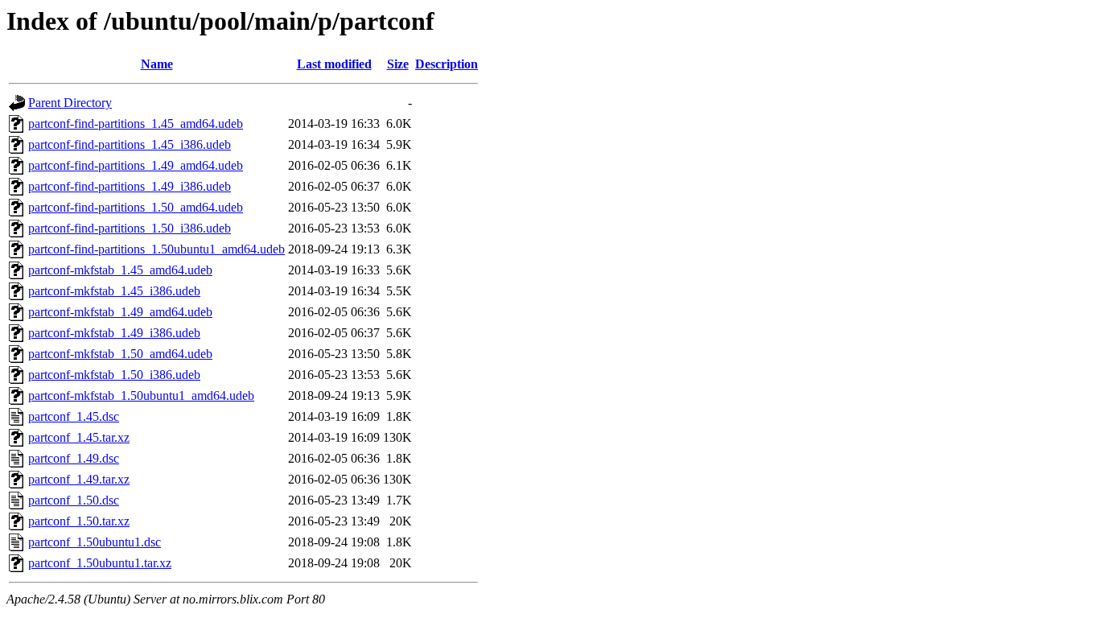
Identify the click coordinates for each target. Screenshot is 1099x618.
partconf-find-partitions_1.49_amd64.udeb (135, 165)
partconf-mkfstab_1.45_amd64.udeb (120, 270)
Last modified (334, 64)
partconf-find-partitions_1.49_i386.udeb (129, 186)
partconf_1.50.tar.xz (79, 521)
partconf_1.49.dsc (73, 458)
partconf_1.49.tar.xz (79, 479)
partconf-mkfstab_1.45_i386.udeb (114, 291)
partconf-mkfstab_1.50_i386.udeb (114, 374)
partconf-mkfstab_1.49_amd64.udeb (120, 312)
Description (446, 64)
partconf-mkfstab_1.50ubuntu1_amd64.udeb (141, 395)
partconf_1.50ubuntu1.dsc (94, 542)
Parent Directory (70, 102)
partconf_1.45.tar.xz (79, 437)
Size (398, 64)
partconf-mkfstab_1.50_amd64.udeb (120, 353)
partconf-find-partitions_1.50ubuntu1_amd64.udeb (156, 249)
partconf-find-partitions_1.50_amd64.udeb (135, 207)
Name (157, 64)
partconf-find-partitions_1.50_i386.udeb (129, 228)
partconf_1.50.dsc (73, 500)
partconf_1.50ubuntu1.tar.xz (99, 563)
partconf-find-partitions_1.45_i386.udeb (129, 144)
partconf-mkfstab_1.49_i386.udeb (114, 333)
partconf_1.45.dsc (73, 416)
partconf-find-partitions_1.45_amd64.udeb (135, 123)
